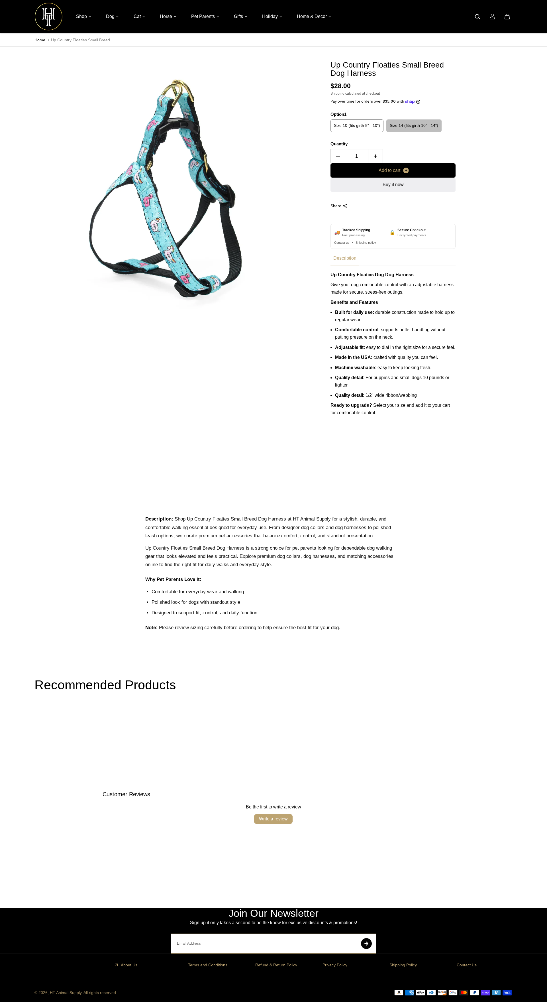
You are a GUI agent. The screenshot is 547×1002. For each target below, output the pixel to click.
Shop (81, 16)
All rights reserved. (100, 992)
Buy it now (393, 184)
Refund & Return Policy (276, 965)
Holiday (270, 16)
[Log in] (492, 16)
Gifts (238, 16)
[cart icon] (507, 16)
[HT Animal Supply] (48, 16)
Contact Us (467, 965)
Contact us (341, 242)
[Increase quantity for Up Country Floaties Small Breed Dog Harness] (375, 156)
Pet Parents (203, 16)
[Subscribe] (366, 943)
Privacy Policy (335, 965)
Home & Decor (312, 16)
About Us (129, 965)
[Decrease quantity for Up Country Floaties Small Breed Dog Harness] (337, 156)
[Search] (477, 16)
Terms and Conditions (207, 965)
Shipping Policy (403, 965)
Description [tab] (344, 258)
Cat (137, 16)
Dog (110, 16)
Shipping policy (366, 242)
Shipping (337, 93)
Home (39, 40)
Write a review (273, 818)
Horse (166, 16)
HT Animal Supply (65, 992)
